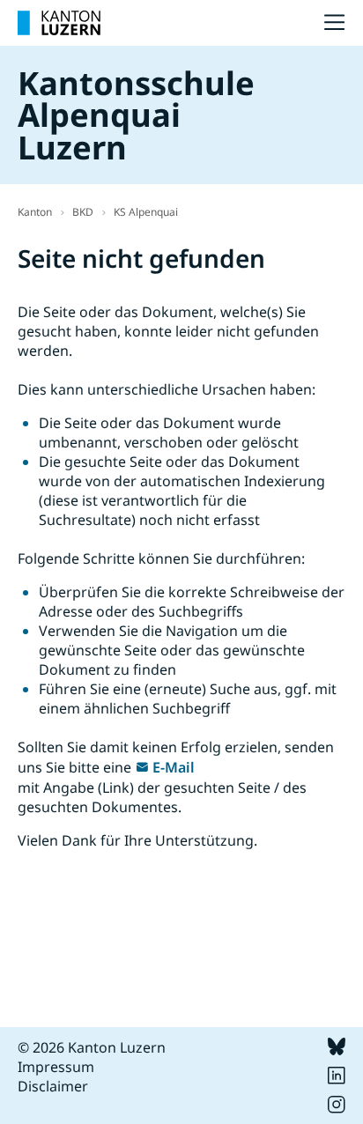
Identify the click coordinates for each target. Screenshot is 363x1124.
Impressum (56, 1066)
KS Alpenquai (146, 211)
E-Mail (173, 767)
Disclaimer (53, 1086)
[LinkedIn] (336, 1079)
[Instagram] (336, 1108)
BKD (82, 211)
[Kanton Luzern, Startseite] (59, 23)
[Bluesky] (336, 1050)
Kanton (35, 211)
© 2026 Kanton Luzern (92, 1047)
